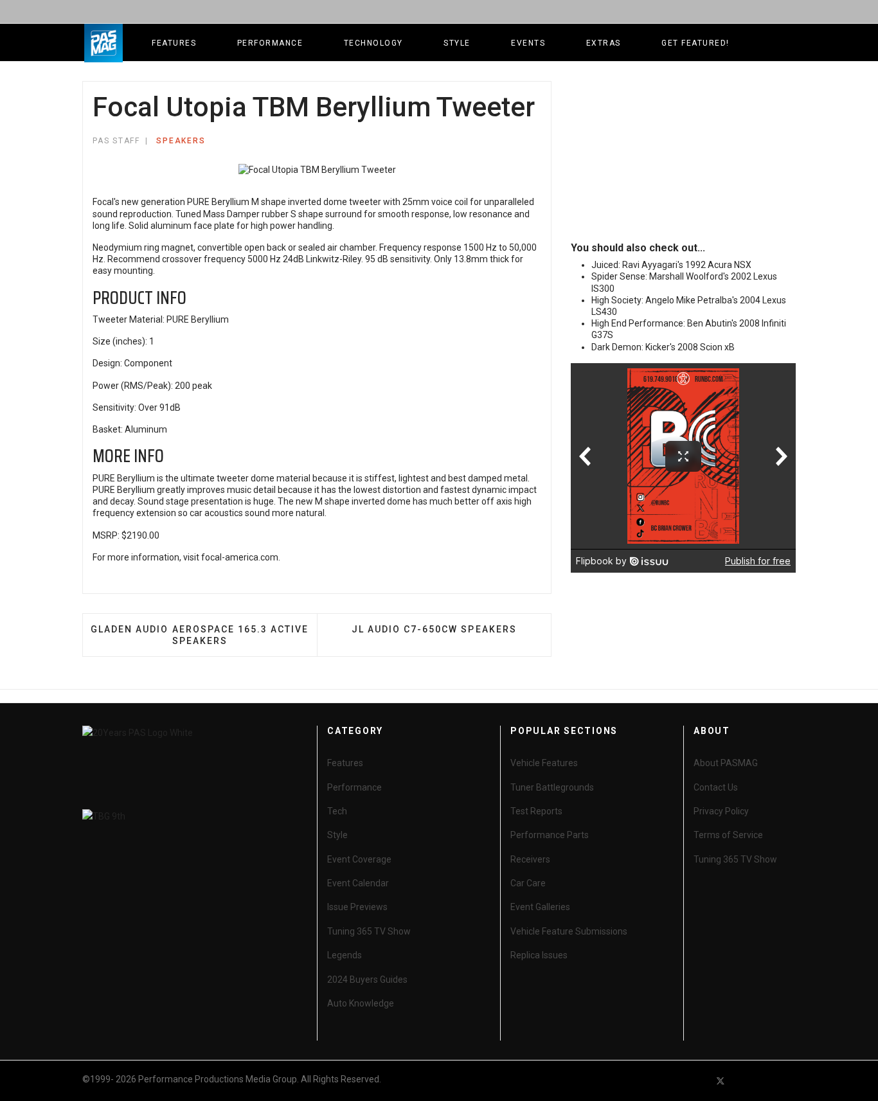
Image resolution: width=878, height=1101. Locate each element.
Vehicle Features (544, 763)
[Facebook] (697, 1081)
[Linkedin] (766, 1081)
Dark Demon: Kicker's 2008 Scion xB (663, 347)
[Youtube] (743, 1081)
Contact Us (716, 787)
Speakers (180, 140)
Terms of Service (728, 835)
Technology (373, 43)
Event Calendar (358, 883)
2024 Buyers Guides (367, 979)
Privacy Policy (721, 811)
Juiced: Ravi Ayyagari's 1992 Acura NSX (671, 265)
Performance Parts (549, 835)
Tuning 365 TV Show (369, 931)
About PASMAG (726, 763)
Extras (603, 43)
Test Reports (536, 811)
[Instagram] (789, 1081)
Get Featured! (695, 43)
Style (456, 43)
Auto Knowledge (360, 1003)
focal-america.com (239, 557)
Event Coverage (359, 859)
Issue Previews (357, 907)
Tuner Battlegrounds (552, 787)
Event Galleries (540, 907)
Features (174, 43)
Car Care (528, 883)
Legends (344, 955)
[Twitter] (720, 1081)
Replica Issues (539, 955)
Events (528, 43)
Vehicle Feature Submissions (568, 931)
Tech (337, 811)
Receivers (530, 859)
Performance (270, 43)
